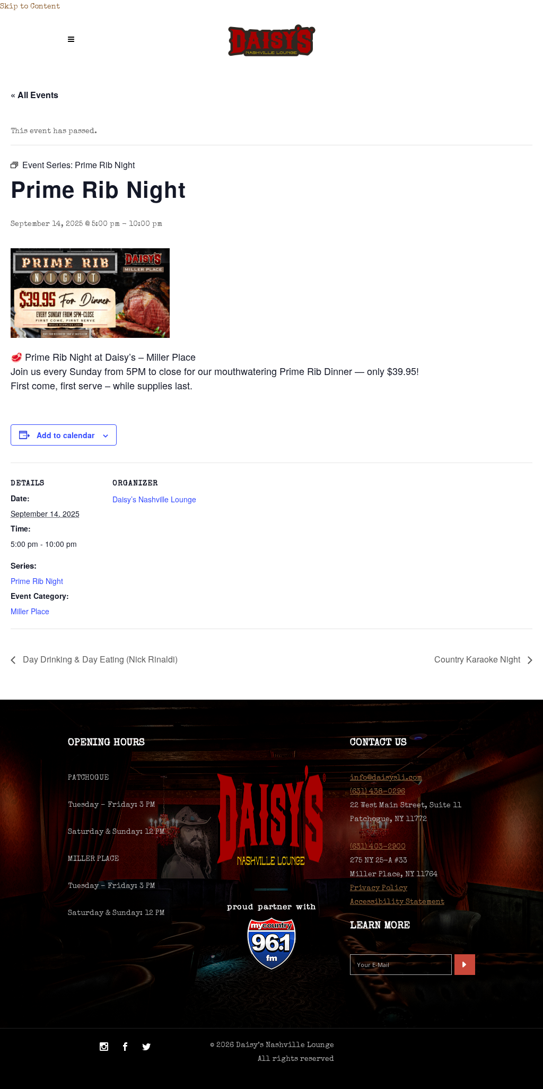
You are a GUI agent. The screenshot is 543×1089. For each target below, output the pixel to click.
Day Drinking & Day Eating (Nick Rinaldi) (99, 659)
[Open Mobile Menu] (74, 40)
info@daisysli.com (386, 778)
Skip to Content (30, 7)
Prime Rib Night (37, 581)
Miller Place (30, 611)
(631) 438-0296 (377, 792)
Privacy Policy (378, 888)
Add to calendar (65, 435)
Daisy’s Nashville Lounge (154, 499)
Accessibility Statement (397, 902)
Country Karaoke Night (478, 659)
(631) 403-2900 (378, 847)
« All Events (34, 95)
